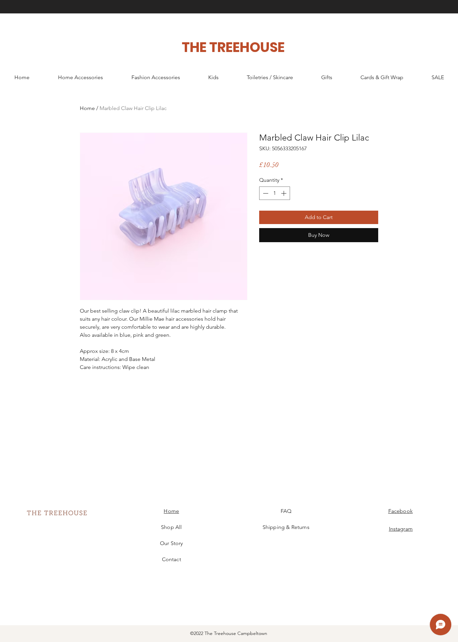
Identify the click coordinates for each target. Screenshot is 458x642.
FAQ (286, 511)
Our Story (171, 543)
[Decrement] (265, 193)
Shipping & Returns (286, 527)
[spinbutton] (275, 193)
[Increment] (284, 193)
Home (87, 108)
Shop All (171, 527)
